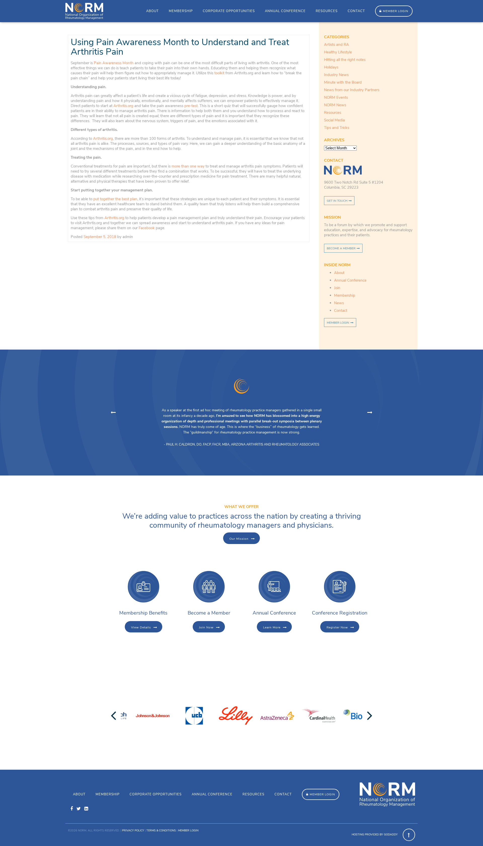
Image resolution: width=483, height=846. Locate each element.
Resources (327, 11)
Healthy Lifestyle (338, 52)
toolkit (219, 73)
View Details (141, 627)
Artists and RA (336, 44)
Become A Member (341, 248)
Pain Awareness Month (114, 62)
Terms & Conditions (161, 830)
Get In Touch (337, 201)
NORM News (335, 105)
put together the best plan (115, 198)
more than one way (188, 166)
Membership (181, 11)
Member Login (395, 11)
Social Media (334, 120)
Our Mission (239, 539)
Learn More (271, 627)
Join (337, 287)
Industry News (336, 74)
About (152, 11)
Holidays (331, 67)
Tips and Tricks (336, 127)
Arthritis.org (123, 105)
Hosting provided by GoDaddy (375, 834)
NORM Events (336, 97)
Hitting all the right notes (345, 59)
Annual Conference (285, 11)
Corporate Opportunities (229, 11)
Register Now (337, 627)
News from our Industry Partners (351, 89)
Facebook (147, 227)
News (339, 303)
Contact (356, 11)
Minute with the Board (343, 82)
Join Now (206, 627)
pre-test (191, 105)
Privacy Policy (133, 830)
